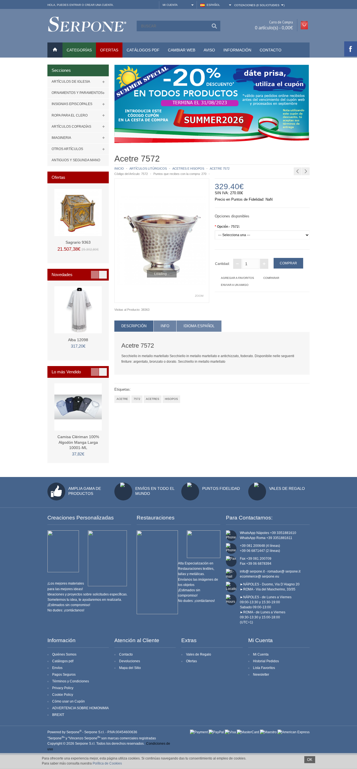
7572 (137, 398)
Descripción (133, 326)
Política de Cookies (107, 763)
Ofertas (191, 661)
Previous (95, 275)
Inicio (119, 168)
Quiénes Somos (64, 654)
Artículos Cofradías (71, 127)
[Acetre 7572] (161, 240)
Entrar (75, 4)
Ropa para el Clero (70, 115)
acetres (152, 398)
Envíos (57, 668)
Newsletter (261, 675)
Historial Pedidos (266, 661)
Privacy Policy (62, 688)
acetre (122, 398)
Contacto (270, 50)
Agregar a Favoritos (237, 277)
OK (309, 760)
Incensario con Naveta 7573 (311, 158)
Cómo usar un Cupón (68, 701)
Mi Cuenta (261, 654)
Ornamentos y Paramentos (77, 93)
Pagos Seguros (64, 675)
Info (165, 326)
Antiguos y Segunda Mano (76, 160)
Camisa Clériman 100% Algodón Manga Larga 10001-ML (78, 442)
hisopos (171, 398)
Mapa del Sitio (130, 668)
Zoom (199, 295)
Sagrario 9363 (78, 242)
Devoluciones (129, 661)
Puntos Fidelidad (221, 488)
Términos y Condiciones (70, 681)
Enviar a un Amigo (235, 284)
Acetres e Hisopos (188, 168)
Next (103, 275)
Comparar (271, 277)
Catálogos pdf (62, 661)
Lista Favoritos (264, 668)
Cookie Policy (62, 695)
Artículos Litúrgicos (148, 168)
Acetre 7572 (220, 168)
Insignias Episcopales (72, 104)
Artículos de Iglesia (71, 82)
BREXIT (58, 715)
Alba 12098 (78, 340)
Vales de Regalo (287, 488)
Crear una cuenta (99, 4)
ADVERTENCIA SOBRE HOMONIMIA (80, 708)
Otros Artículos (67, 149)
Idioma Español (199, 326)
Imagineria (61, 138)
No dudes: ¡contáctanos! (65, 610)
